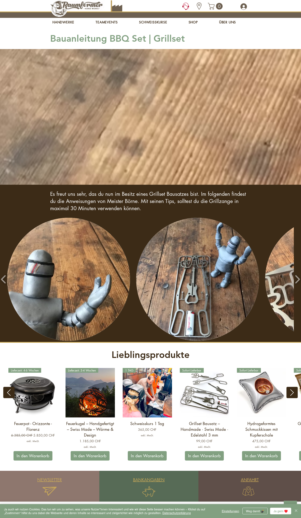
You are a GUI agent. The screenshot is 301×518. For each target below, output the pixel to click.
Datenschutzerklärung (176, 513)
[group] (150, 414)
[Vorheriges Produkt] (9, 392)
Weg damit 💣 (255, 511)
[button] (216, 6)
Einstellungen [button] (230, 511)
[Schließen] (296, 511)
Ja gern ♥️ (281, 511)
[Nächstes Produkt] (292, 392)
